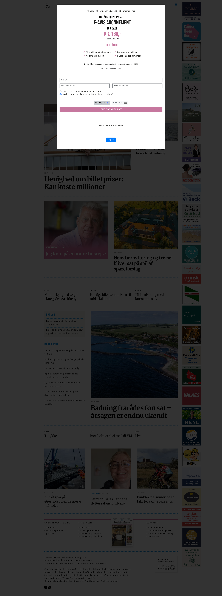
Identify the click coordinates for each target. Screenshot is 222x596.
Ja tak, (87, 94)
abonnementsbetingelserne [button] (89, 91)
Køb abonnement (111, 109)
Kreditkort (118, 102)
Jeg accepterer (82, 91)
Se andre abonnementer (111, 69)
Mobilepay (100, 102)
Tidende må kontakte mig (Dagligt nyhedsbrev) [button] (90, 94)
